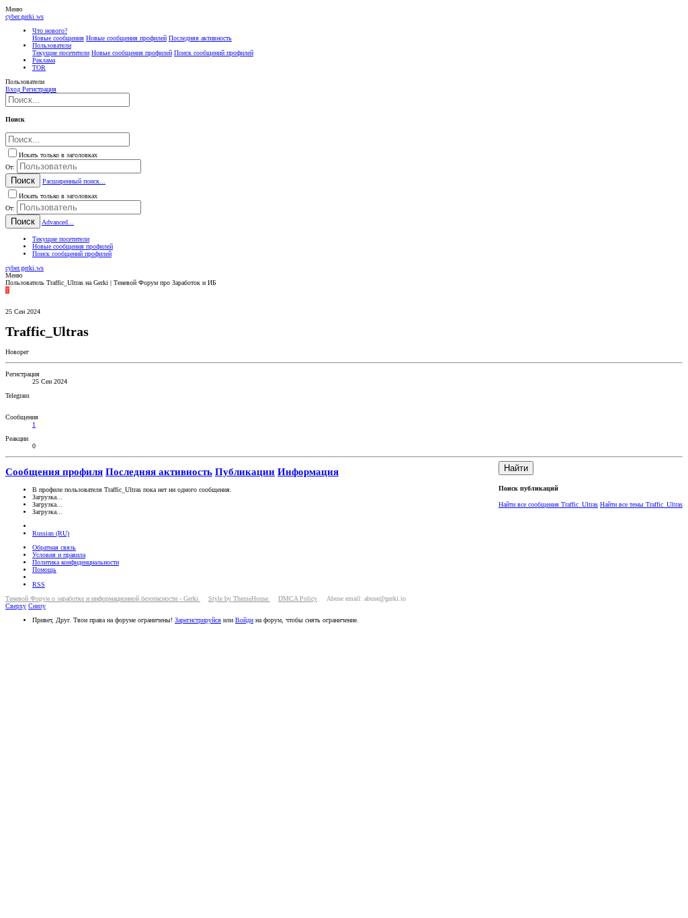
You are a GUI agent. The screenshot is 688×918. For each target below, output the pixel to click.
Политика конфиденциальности (75, 562)
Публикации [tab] (245, 471)
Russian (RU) (50, 533)
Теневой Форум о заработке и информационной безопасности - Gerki (102, 598)
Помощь (44, 569)
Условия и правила (58, 554)
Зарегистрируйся (198, 620)
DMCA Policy (297, 598)
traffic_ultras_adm (56, 403)
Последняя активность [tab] (158, 471)
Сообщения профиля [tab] (54, 471)
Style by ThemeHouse (239, 598)
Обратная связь (54, 547)
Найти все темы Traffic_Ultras (641, 504)
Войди (244, 620)
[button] (13, 9)
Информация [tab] (308, 471)
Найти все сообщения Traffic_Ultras (548, 504)
